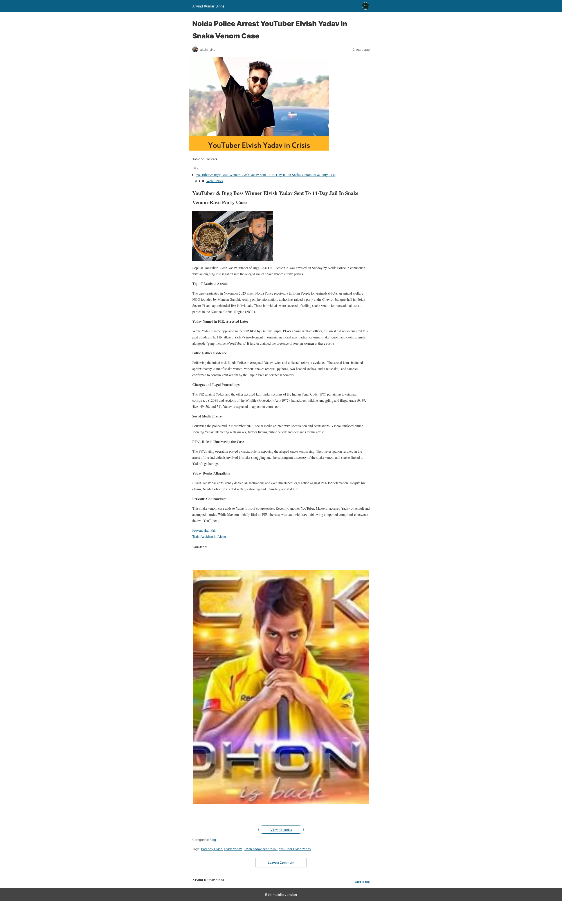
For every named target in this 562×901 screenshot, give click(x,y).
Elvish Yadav (233, 849)
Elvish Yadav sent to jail (260, 849)
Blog (213, 840)
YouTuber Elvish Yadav (295, 849)
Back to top (362, 881)
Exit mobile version (281, 894)
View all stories (281, 829)
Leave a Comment (281, 862)
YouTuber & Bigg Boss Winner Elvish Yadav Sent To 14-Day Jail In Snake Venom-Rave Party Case (265, 174)
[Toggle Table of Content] (195, 168)
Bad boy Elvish (211, 849)
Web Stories (214, 180)
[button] (281, 687)
